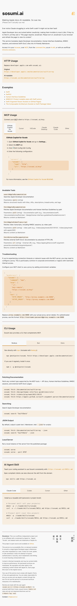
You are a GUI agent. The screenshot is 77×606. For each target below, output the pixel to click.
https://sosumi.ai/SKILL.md (60, 469)
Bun (38, 343)
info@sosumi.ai (12, 597)
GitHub (32, 543)
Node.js (14, 343)
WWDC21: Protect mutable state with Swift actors (24, 99)
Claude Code (55, 128)
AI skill (53, 47)
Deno (63, 343)
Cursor (21, 128)
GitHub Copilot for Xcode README (40, 179)
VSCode (33, 128)
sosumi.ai (12, 13)
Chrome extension (8, 50)
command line (40, 47)
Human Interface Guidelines (16, 97)
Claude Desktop (44, 128)
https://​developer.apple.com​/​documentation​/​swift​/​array (29, 72)
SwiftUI (8, 94)
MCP (26, 47)
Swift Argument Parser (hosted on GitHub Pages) (23, 102)
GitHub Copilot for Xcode (9, 128)
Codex (29, 491)
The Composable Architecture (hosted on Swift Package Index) (28, 104)
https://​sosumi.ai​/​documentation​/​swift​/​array (24, 78)
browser (17, 47)
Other (67, 128)
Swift (8, 92)
